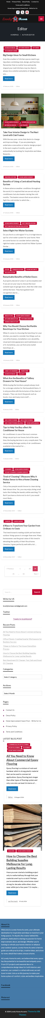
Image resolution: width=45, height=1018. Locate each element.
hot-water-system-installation (16, 226)
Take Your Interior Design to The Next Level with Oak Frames (20, 133)
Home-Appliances (33, 423)
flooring (26, 747)
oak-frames (23, 125)
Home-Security (32, 269)
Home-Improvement (12, 122)
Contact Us (35, 2)
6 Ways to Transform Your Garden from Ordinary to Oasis (21, 527)
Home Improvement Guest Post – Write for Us (22, 8)
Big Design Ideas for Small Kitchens (19, 55)
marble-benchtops (11, 322)
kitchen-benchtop (11, 318)
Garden (7, 521)
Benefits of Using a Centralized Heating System (21, 183)
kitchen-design (24, 47)
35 (13, 574)
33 (30, 569)
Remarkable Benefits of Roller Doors (20, 277)
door (7, 269)
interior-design (10, 125)
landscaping (18, 521)
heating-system (10, 177)
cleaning (8, 469)
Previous (10, 569)
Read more (9, 79)
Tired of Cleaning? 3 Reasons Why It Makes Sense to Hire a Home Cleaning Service (20, 479)
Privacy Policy (16, 2)
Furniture (24, 371)
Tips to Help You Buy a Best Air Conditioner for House (17, 429)
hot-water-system (29, 223)
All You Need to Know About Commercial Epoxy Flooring (22, 759)
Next (36, 574)
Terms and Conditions (22, 5)
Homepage (15, 35)
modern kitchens (11, 51)
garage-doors (17, 269)
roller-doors (10, 272)
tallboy (22, 374)
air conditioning (27, 420)
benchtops (9, 315)
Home (8, 2)
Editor (18, 86)
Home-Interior (10, 47)
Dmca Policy (26, 2)
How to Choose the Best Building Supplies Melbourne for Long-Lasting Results (21, 862)
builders (11, 851)
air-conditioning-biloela (14, 423)
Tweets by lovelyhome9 (22, 619)
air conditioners (11, 420)
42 (24, 574)
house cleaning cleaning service (16, 472)
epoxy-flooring (14, 747)
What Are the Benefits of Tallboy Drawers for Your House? (18, 379)
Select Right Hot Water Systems (18, 230)
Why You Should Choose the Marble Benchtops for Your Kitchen (20, 327)
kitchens (36, 47)
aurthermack (13, 901)
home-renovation (28, 122)
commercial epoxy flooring (18, 744)
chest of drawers (11, 371)
